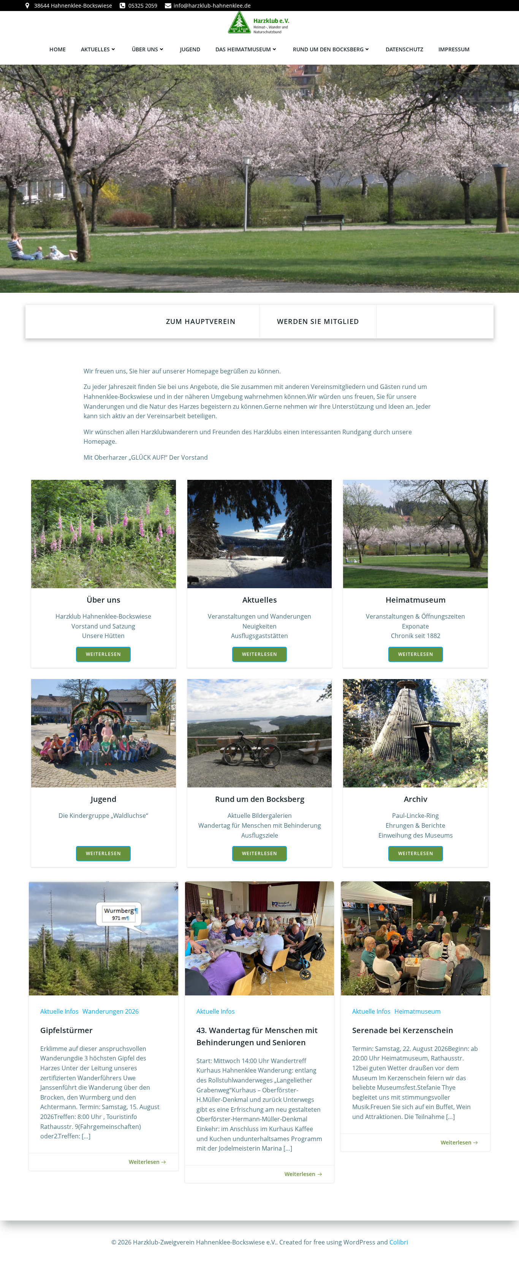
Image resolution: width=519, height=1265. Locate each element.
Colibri (398, 1242)
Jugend (190, 49)
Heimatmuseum (417, 1011)
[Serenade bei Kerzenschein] (415, 937)
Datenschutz (404, 49)
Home (57, 49)
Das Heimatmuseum (243, 49)
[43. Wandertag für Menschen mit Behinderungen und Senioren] (259, 937)
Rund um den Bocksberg (328, 49)
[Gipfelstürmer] (103, 937)
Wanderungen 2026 (110, 1011)
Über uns (145, 49)
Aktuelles (95, 49)
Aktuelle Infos (59, 1011)
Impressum (454, 49)
